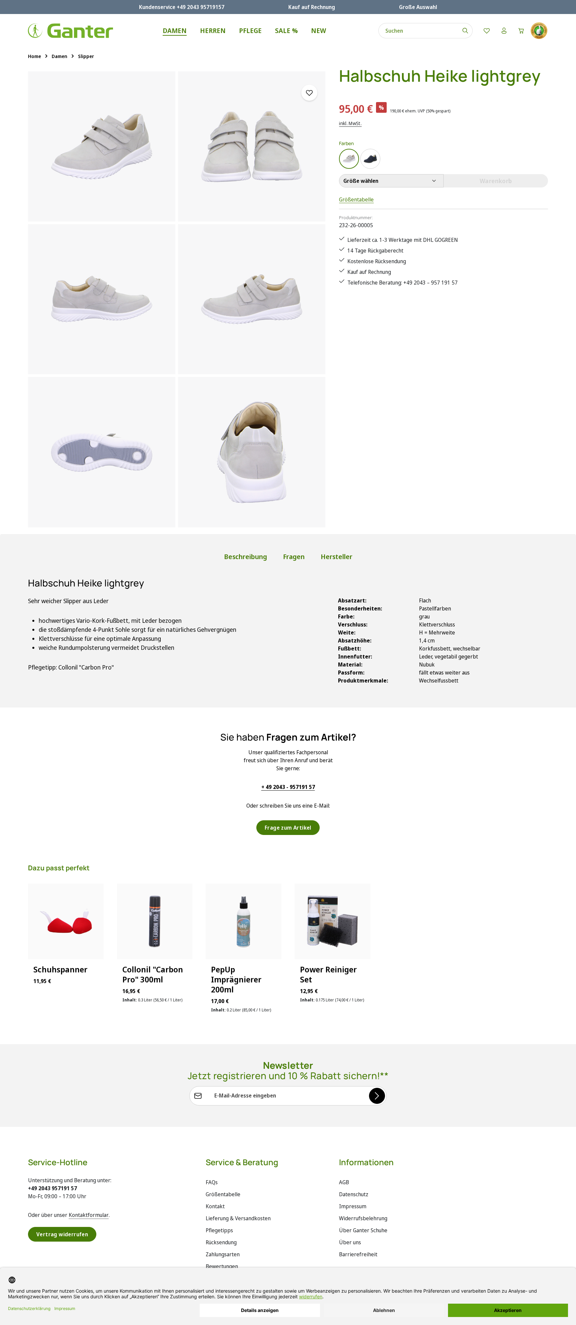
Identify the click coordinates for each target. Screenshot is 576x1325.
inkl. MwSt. (350, 123)
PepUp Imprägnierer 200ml (236, 979)
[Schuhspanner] (66, 921)
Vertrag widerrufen (62, 1234)
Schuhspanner (60, 969)
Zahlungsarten (223, 1254)
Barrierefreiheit (358, 1254)
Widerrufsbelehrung (363, 1218)
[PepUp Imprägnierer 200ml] (243, 921)
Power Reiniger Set (328, 974)
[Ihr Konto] (504, 31)
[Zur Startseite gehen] (70, 30)
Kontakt (215, 1206)
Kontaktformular (89, 1215)
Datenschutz (353, 1194)
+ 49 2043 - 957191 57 (288, 787)
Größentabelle (356, 199)
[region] (176, 299)
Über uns (350, 1242)
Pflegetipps (219, 1230)
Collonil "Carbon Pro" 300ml (152, 974)
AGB (344, 1182)
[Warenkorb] (521, 31)
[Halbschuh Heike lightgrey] (101, 146)
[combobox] (418, 30)
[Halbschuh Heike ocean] (370, 159)
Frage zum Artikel (288, 827)
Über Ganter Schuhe (363, 1230)
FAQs (212, 1182)
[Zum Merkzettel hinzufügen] (309, 93)
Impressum (352, 1206)
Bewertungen (222, 1266)
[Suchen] (465, 30)
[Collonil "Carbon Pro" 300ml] (155, 921)
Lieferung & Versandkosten (238, 1218)
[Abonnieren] (377, 1096)
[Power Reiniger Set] (332, 921)
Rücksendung (221, 1242)
